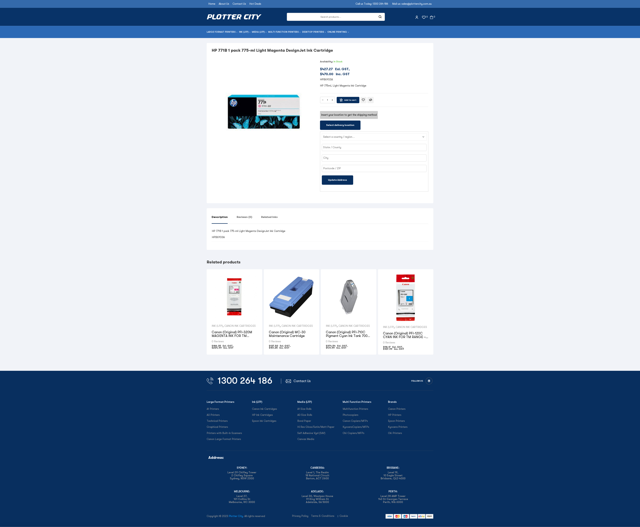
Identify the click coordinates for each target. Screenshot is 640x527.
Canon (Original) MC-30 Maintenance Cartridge (287, 334)
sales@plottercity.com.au (417, 3)
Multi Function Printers (357, 401)
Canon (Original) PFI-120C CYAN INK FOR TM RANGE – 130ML (404, 337)
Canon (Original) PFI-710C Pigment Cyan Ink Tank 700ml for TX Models (348, 335)
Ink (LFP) (217, 325)
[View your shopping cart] (431, 17)
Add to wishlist (363, 100)
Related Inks (269, 217)
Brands (392, 401)
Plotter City (236, 516)
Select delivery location (340, 125)
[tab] (220, 220)
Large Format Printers (220, 401)
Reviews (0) (244, 217)
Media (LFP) (304, 401)
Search (380, 17)
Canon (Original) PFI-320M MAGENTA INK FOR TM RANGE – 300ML (232, 335)
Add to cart (350, 100)
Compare (370, 100)
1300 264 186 (380, 3)
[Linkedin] (429, 380)
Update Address (337, 180)
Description (220, 217)
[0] (424, 17)
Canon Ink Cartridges (240, 325)
